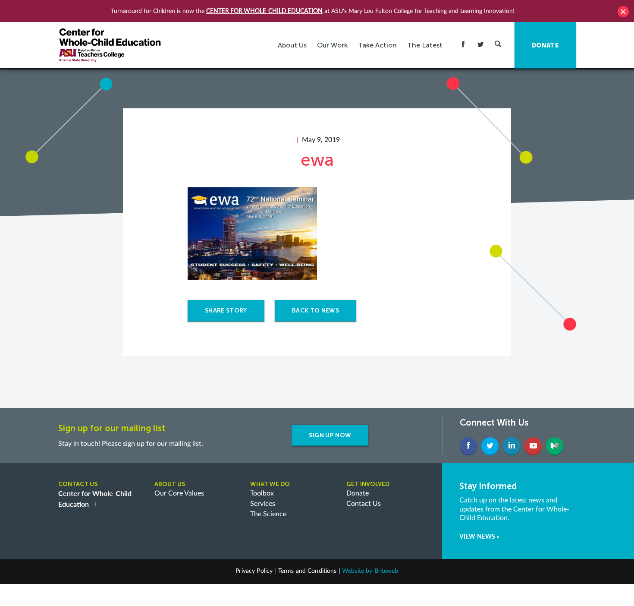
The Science (268, 514)
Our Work (332, 45)
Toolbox (262, 493)
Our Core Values (179, 493)
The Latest (425, 45)
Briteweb (386, 571)
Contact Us (363, 503)
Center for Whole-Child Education (264, 10)
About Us (292, 45)
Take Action (377, 45)
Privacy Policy (254, 571)
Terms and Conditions (307, 571)
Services (262, 503)
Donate (357, 493)
